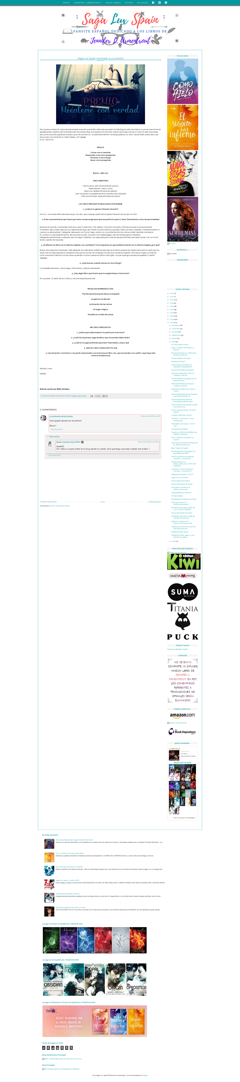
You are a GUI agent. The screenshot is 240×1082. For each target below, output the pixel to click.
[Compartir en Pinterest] (106, 396)
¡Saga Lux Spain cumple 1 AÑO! (67, 880)
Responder (57, 429)
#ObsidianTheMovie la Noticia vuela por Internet (182, 385)
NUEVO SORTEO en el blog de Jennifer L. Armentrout (182, 458)
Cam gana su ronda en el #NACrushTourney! (180, 488)
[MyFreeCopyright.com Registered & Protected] (60, 1069)
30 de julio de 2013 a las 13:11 (151, 416)
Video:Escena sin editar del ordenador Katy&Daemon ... (182, 366)
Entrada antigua (155, 502)
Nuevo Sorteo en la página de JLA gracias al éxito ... (184, 379)
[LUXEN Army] (175, 755)
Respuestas (54, 436)
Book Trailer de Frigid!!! (179, 448)
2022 (172, 293)
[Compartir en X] (101, 396)
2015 (172, 316)
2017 (172, 310)
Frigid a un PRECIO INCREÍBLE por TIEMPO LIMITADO (184, 433)
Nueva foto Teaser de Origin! (182, 484)
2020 (172, 300)
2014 (172, 319)
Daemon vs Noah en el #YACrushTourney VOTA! (181, 522)
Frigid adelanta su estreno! (181, 493)
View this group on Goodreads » (184, 818)
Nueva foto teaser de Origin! (181, 513)
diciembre (176, 325)
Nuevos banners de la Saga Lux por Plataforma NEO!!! (183, 452)
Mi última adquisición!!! (180, 344)
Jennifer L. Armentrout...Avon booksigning (182, 419)
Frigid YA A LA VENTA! (179, 478)
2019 (172, 303)
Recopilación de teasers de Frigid (183, 499)
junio (174, 541)
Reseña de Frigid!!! (178, 361)
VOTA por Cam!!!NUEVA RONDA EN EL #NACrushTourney (184, 444)
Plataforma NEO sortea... (180, 532)
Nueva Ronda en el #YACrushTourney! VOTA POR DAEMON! (183, 464)
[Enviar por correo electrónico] (96, 396)
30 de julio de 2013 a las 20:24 (148, 442)
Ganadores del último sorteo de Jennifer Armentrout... (183, 517)
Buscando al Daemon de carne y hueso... (71, 907)
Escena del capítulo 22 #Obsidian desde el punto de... (183, 354)
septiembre (176, 335)
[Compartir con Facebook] (103, 396)
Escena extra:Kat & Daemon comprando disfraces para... (182, 400)
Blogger (145, 1075)
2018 (172, 306)
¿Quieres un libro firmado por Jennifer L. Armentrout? (182, 470)
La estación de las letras (61, 416)
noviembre (176, 329)
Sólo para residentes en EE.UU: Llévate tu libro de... (183, 374)
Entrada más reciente (48, 502)
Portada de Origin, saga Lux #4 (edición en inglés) (182, 536)
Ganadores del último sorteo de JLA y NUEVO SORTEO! (183, 509)
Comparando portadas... (180, 429)
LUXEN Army (174, 749)
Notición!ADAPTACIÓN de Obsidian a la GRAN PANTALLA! (184, 395)
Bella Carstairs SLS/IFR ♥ (68, 442)
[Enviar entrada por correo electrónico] (91, 396)
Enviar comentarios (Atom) (60, 506)
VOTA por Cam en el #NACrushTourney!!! (180, 503)
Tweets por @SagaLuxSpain (177, 649)
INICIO (66, 2)
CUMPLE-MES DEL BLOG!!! (181, 415)
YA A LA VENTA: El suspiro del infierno (70, 853)
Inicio (103, 502)
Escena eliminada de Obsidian (182, 370)
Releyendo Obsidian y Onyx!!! (182, 474)
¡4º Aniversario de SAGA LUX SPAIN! (69, 867)
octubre (175, 332)
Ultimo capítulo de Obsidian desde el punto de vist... (184, 406)
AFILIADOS (142, 2)
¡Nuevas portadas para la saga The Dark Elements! (74, 840)
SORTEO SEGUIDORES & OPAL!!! (68, 894)
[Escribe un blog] (98, 396)
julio (173, 342)
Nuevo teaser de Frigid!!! (180, 481)
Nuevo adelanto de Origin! (181, 358)
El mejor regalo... (177, 496)
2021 (172, 296)
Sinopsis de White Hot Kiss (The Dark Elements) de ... (183, 528)
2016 (172, 313)
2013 (172, 322)
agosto (174, 338)
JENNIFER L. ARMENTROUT (88, 2)
